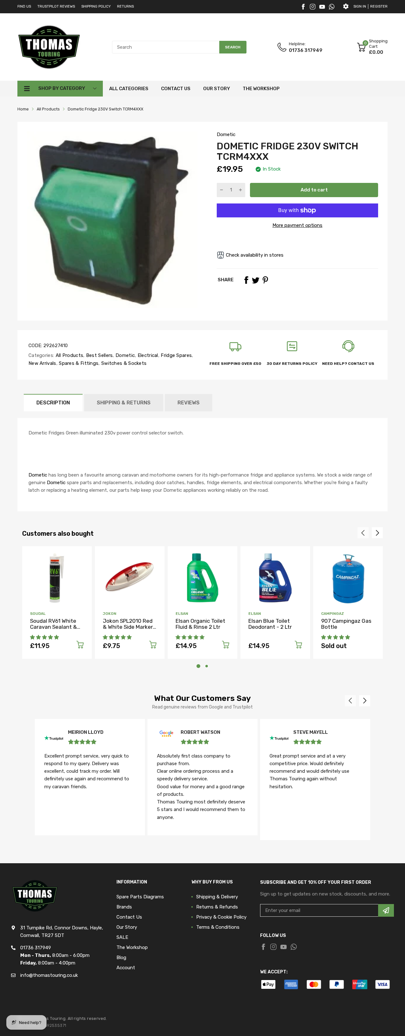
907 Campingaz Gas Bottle (346, 624)
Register (379, 6)
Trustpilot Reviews (56, 6)
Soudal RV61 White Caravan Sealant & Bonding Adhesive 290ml (53, 630)
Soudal (38, 613)
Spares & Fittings (78, 363)
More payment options (297, 225)
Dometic (226, 134)
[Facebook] (303, 6)
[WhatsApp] (331, 6)
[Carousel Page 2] (207, 666)
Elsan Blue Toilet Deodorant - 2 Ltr (270, 624)
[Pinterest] (265, 280)
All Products (68, 355)
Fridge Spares (175, 355)
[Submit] (386, 910)
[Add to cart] (80, 646)
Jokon (109, 613)
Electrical (147, 355)
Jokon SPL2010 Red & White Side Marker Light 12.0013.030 (128, 627)
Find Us (24, 6)
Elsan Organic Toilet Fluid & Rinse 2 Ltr (200, 624)
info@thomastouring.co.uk (49, 975)
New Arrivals (42, 363)
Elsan (182, 613)
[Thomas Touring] (49, 46)
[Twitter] (312, 6)
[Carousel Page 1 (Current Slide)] (198, 666)
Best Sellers (99, 355)
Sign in (359, 6)
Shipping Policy (96, 6)
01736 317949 (305, 50)
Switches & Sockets (123, 363)
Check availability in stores (255, 255)
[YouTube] (322, 6)
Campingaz (332, 613)
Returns (125, 6)
